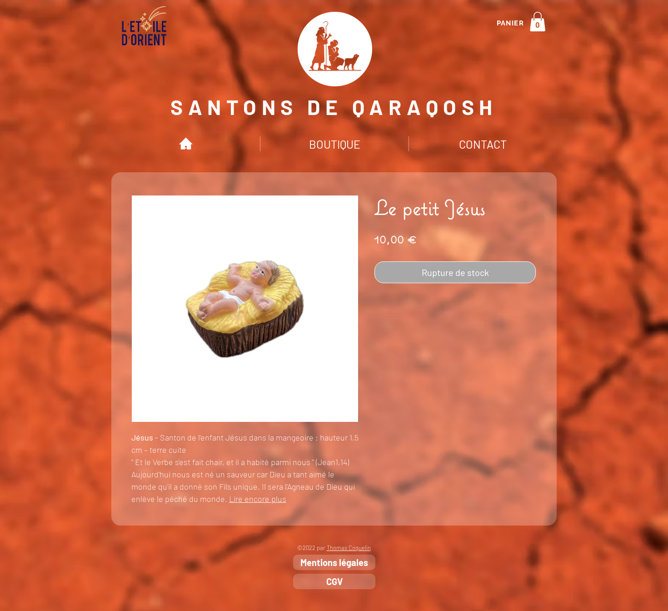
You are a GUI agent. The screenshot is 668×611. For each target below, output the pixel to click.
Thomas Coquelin (349, 547)
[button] (537, 21)
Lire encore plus (257, 499)
